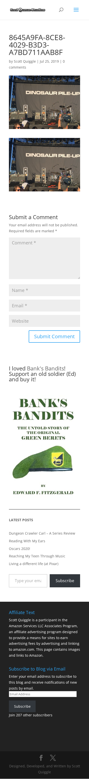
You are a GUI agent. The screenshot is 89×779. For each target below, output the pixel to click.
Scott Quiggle (25, 61)
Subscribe (65, 580)
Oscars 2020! (19, 548)
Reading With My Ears (27, 541)
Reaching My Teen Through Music (37, 556)
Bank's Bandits (45, 368)
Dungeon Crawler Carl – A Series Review (42, 533)
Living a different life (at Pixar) (33, 563)
